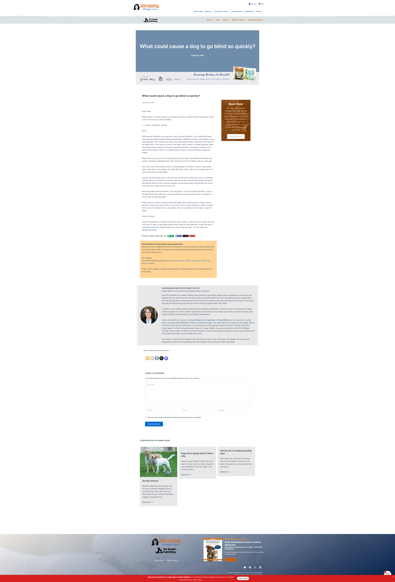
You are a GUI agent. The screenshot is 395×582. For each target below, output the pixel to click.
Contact (258, 11)
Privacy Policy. (250, 574)
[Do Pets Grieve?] (158, 462)
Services (208, 11)
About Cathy (198, 11)
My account (159, 560)
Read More (147, 502)
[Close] (393, 576)
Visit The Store (236, 136)
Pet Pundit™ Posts (221, 11)
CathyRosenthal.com (177, 261)
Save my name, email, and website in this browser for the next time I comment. (174, 417)
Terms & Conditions (240, 574)
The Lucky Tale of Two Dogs (224, 323)
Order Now (243, 578)
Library (253, 4)
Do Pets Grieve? (150, 481)
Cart (262, 4)
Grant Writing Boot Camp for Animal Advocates (193, 323)
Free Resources (237, 11)
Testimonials (249, 11)
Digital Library (172, 560)
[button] (245, 567)
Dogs (202, 55)
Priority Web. (258, 574)
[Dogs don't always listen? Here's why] (197, 448)
